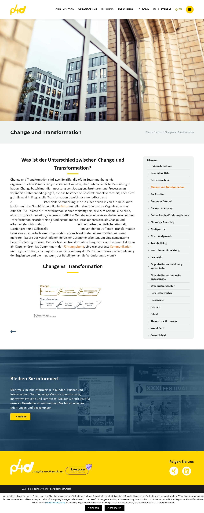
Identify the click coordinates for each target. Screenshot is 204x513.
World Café (157, 328)
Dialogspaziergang (161, 208)
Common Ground (161, 201)
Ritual (154, 314)
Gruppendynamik (161, 236)
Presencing (157, 300)
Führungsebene (73, 246)
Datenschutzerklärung (55, 503)
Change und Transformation (168, 187)
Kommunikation (120, 246)
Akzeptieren (114, 508)
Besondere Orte (160, 173)
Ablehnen (93, 508)
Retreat (155, 307)
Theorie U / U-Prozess (164, 321)
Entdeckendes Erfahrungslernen (170, 215)
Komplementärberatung (165, 250)
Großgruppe (158, 229)
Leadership (157, 257)
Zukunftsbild (158, 335)
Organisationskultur (163, 286)
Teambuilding (159, 243)
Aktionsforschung (161, 166)
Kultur (64, 206)
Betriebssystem (160, 180)
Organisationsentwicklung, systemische (167, 266)
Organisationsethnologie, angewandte (166, 277)
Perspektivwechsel (162, 293)
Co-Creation (158, 194)
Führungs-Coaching (162, 222)
